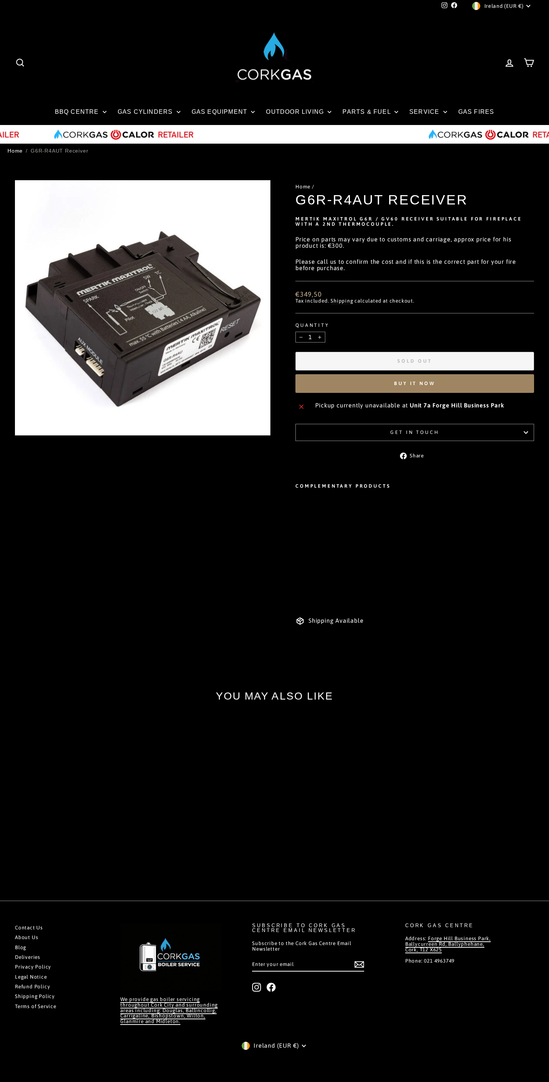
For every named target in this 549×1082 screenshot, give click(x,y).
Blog (20, 947)
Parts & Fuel (367, 112)
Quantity (312, 325)
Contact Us (29, 928)
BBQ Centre (78, 112)
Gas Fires (476, 112)
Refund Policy (32, 986)
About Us (26, 937)
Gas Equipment (220, 112)
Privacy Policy (33, 967)
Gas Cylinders (146, 112)
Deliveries (27, 957)
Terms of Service (35, 1006)
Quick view (77, 836)
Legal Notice (31, 977)
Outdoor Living (296, 112)
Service (425, 112)
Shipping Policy (35, 996)
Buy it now (414, 383)
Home (15, 151)
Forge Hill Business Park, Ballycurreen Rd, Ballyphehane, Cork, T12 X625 (448, 944)
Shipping (342, 301)
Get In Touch (414, 432)
